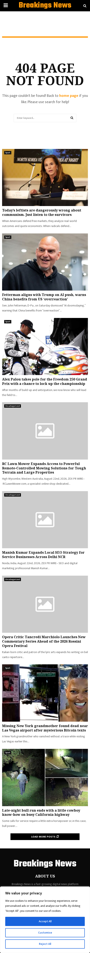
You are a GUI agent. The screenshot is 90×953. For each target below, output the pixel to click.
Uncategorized (12, 406)
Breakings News (45, 5)
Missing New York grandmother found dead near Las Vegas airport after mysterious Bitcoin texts (45, 728)
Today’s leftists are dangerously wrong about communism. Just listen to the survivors (41, 212)
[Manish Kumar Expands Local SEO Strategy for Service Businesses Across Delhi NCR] (45, 519)
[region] (45, 919)
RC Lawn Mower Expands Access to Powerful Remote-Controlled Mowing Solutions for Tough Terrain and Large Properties (44, 468)
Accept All (45, 921)
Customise (45, 932)
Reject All (45, 943)
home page (68, 96)
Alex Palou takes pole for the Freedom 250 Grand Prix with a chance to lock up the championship (44, 381)
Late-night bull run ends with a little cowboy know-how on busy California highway (41, 812)
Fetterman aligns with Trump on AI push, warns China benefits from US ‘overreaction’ (44, 296)
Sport (7, 152)
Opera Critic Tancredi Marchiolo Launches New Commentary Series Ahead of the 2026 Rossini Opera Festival (44, 641)
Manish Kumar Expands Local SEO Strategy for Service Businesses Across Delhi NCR (43, 554)
